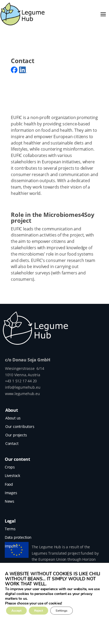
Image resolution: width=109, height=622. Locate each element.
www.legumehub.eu (22, 393)
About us (13, 417)
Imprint (11, 546)
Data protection (18, 537)
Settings (61, 610)
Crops (10, 467)
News (9, 501)
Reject (38, 610)
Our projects (16, 434)
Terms (10, 528)
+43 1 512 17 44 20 (21, 380)
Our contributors (19, 426)
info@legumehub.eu (22, 387)
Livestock (12, 475)
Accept (16, 610)
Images (11, 492)
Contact (12, 443)
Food (9, 484)
